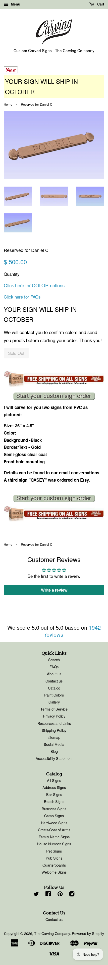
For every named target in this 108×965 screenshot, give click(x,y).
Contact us (54, 680)
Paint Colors (54, 695)
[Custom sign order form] (54, 396)
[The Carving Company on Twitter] (36, 894)
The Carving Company (52, 933)
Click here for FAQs (22, 297)
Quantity (12, 274)
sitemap (54, 737)
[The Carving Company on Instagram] (72, 894)
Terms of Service (54, 709)
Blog (54, 751)
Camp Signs (54, 815)
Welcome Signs (54, 872)
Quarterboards (54, 865)
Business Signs (54, 808)
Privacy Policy (54, 716)
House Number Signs (54, 843)
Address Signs (54, 787)
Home (8, 104)
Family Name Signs (54, 836)
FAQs (54, 666)
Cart (100, 4)
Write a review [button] (54, 590)
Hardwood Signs (54, 822)
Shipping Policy (54, 730)
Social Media (54, 744)
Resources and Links (54, 723)
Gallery (54, 702)
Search (54, 659)
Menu (15, 4)
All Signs (54, 780)
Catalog (54, 688)
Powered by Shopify (88, 933)
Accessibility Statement (54, 758)
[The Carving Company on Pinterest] (60, 894)
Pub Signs (54, 858)
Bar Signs (54, 794)
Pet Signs (54, 851)
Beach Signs (54, 801)
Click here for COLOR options (34, 285)
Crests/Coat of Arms (54, 829)
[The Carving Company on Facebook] (48, 894)
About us (54, 673)
